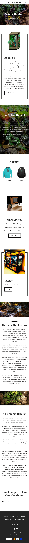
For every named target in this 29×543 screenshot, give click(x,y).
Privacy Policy (19, 519)
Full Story (10, 92)
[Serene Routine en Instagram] (14, 528)
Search (6, 517)
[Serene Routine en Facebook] (12, 528)
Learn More (14, 235)
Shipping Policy (8, 522)
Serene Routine (14, 2)
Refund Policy (9, 519)
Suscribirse (22, 500)
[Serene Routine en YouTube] (17, 528)
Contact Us (14, 524)
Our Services (21, 517)
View (8, 289)
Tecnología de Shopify (14, 534)
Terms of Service (20, 522)
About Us (13, 517)
